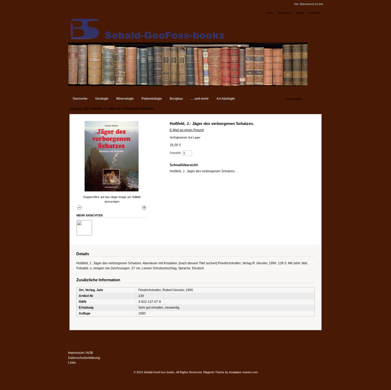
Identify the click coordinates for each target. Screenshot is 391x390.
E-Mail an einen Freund (187, 130)
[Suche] (282, 98)
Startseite (75, 108)
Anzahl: (175, 153)
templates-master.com (243, 372)
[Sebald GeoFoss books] (187, 51)
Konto (269, 12)
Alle (86, 108)
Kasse (300, 12)
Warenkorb (284, 12)
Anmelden (314, 12)
